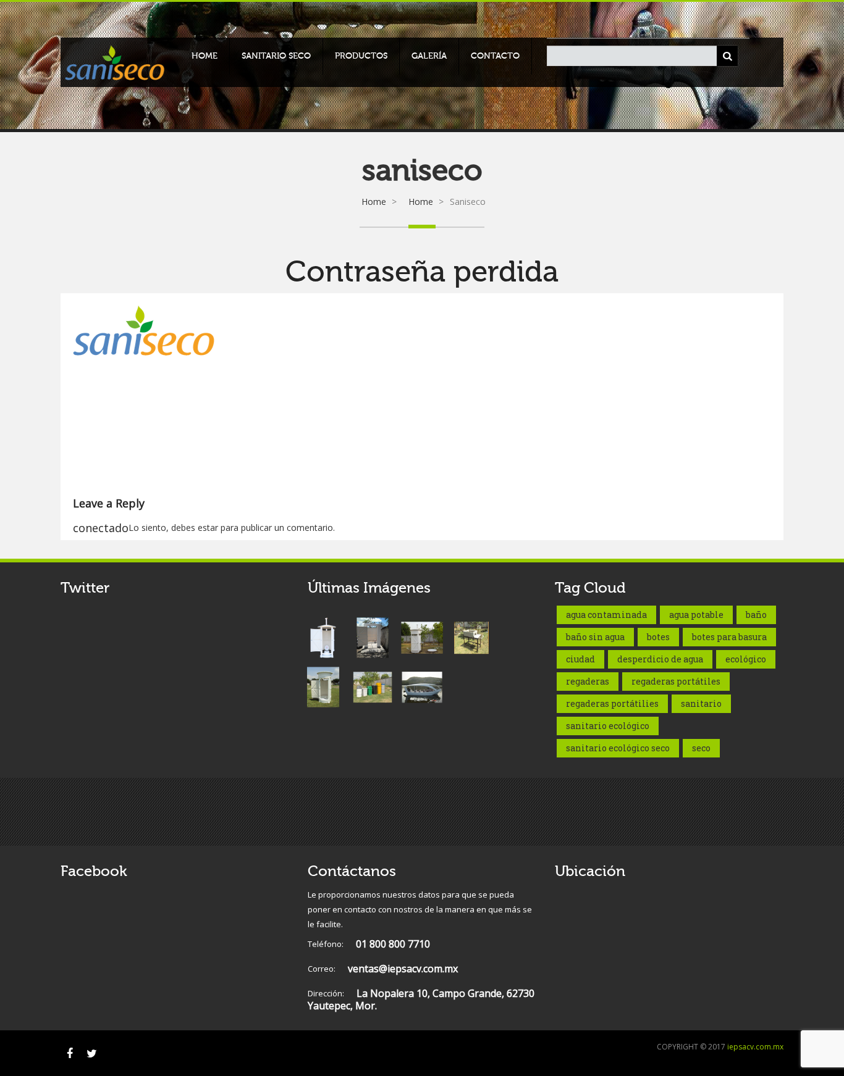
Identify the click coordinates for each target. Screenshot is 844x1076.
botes (658, 637)
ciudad (580, 659)
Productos (361, 56)
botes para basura (729, 637)
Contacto (495, 56)
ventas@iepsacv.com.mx (383, 968)
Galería (429, 56)
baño (756, 614)
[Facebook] (70, 1053)
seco (701, 748)
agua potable (696, 614)
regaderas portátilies (612, 703)
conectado (101, 528)
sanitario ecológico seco (618, 748)
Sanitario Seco (276, 56)
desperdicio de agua (660, 659)
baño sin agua (595, 637)
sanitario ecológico (607, 726)
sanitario (701, 703)
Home (204, 56)
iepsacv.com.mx (755, 1046)
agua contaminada (606, 614)
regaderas (587, 681)
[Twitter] (91, 1053)
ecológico (745, 659)
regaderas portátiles (675, 681)
